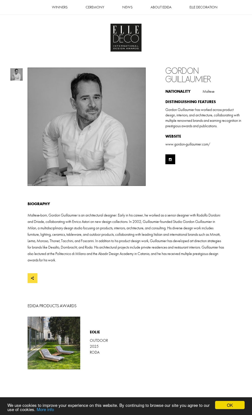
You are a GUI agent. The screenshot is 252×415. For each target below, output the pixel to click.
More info (45, 409)
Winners (60, 7)
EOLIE (77, 343)
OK (230, 405)
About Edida (161, 7)
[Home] (126, 38)
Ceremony (95, 7)
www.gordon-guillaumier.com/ (187, 144)
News (127, 7)
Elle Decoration (203, 7)
